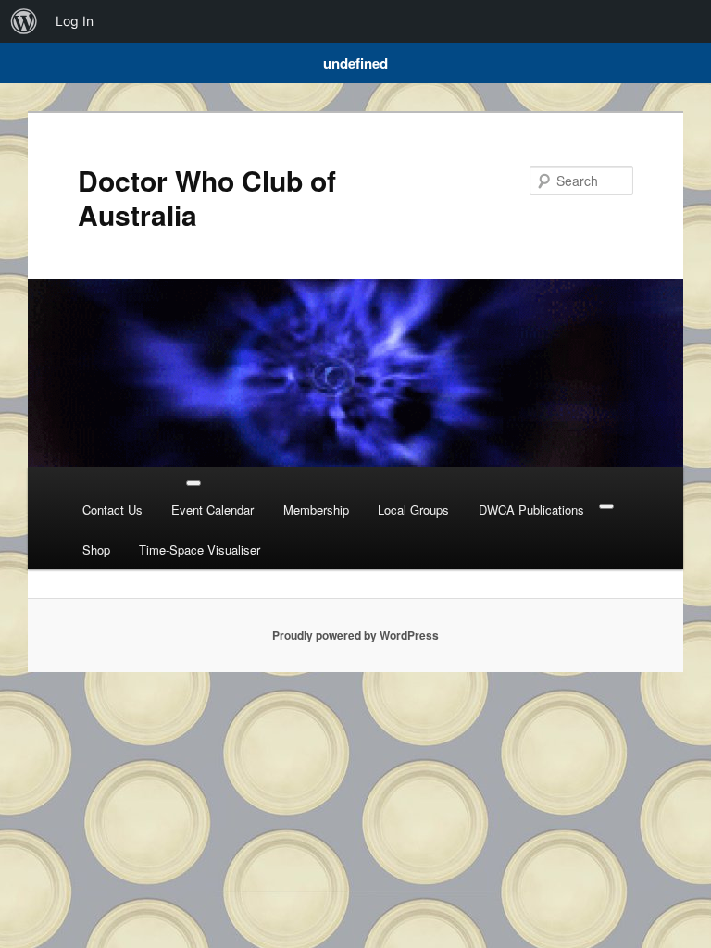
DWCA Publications (531, 509)
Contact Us (112, 509)
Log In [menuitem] (75, 21)
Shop (96, 549)
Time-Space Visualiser (199, 549)
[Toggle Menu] (193, 483)
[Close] (606, 506)
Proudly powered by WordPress (355, 635)
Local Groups (413, 509)
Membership (316, 509)
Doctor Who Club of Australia (207, 196)
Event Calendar (212, 509)
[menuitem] (24, 21)
